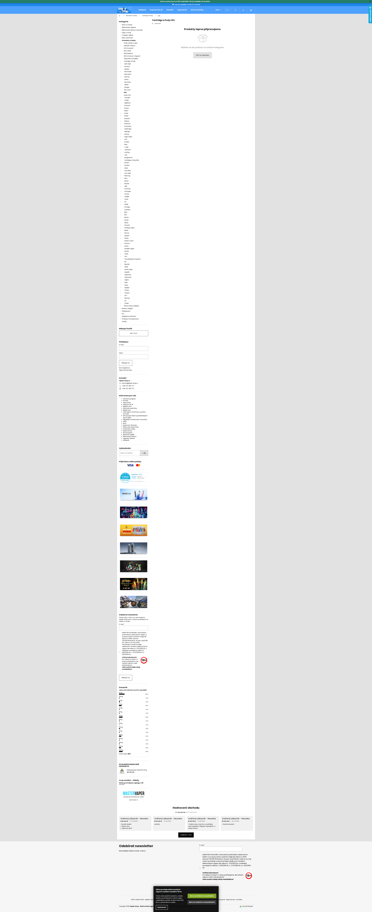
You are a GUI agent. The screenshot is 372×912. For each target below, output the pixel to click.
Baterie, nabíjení (127, 308)
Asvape (126, 87)
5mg (120, 712)
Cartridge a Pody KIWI (131, 160)
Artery (126, 79)
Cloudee (127, 98)
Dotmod (127, 105)
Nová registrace (124, 368)
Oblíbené (126, 440)
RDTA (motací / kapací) (132, 56)
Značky (124, 321)
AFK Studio (127, 72)
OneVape (127, 191)
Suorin (126, 246)
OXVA (126, 199)
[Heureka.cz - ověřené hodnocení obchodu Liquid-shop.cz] (133, 478)
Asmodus (127, 82)
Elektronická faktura (129, 436)
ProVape (127, 207)
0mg (120, 693)
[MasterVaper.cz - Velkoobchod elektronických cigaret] (134, 793)
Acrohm (127, 66)
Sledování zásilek (128, 435)
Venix (126, 285)
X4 (125, 301)
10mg (121, 727)
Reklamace (127, 410)
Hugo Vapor (128, 137)
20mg (121, 750)
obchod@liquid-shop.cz (130, 383)
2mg (120, 700)
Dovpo (126, 108)
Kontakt (125, 401)
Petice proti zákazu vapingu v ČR (131, 783)
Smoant (127, 225)
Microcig (127, 176)
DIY (123, 314)
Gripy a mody (126, 33)
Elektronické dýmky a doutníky (132, 30)
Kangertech (128, 158)
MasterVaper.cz (133, 799)
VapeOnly (127, 275)
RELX (125, 212)
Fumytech (127, 126)
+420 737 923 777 (128, 386)
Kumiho (127, 165)
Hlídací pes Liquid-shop (131, 427)
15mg (121, 738)
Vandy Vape (128, 269)
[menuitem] (142, 10)
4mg (120, 708)
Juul (125, 155)
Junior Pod (127, 95)
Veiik (125, 282)
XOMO (126, 303)
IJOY (125, 139)
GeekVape (127, 129)
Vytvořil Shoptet (247, 906)
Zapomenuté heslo (125, 370)
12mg (121, 735)
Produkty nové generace (130, 319)
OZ (125, 202)
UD (125, 262)
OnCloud (127, 189)
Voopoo (127, 293)
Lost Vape (127, 173)
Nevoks (126, 184)
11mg (120, 731)
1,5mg (121, 696)
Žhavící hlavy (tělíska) (131, 306)
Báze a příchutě (127, 38)
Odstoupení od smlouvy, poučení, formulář (134, 413)
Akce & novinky (127, 25)
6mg (120, 716)
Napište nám (127, 406)
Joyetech (127, 150)
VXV (125, 295)
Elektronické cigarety (129, 27)
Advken (126, 69)
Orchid (126, 194)
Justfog (127, 152)
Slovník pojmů (127, 433)
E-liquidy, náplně (127, 35)
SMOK (126, 230)
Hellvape (127, 131)
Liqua (126, 168)
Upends (126, 264)
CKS (125, 92)
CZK (227, 10)
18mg (121, 746)
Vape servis (127, 403)
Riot (125, 215)
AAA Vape (127, 64)
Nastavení (161, 907)
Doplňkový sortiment (129, 316)
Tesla (126, 254)
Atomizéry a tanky (129, 40)
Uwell (126, 267)
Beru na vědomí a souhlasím (202, 896)
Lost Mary (127, 171)
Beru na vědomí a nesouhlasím (202, 902)
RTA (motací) (128, 48)
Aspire (126, 85)
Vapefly (127, 272)
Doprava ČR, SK (128, 404)
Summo (127, 243)
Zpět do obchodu (202, 55)
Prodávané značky (129, 429)
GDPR (125, 421)
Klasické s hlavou (129, 46)
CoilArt (126, 100)
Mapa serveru (127, 431)
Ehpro (126, 111)
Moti (125, 178)
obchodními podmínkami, (228, 855)
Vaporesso (127, 277)
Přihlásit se (126, 363)
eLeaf (126, 113)
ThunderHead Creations (132, 259)
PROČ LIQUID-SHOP (137, 900)
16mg (121, 742)
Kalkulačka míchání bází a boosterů (135, 419)
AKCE (124, 423)
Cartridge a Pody (129, 61)
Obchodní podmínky (130, 408)
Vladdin (126, 288)
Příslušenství (126, 311)
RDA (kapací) (128, 53)
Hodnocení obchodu (130, 425)
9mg (120, 723)
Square (126, 236)
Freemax (127, 124)
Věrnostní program (129, 399)
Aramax (127, 77)
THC (125, 256)
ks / (133, 333)
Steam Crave (128, 241)
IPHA (125, 145)
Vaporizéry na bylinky (131, 59)
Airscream (127, 74)
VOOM (126, 290)
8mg (120, 719)
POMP (126, 204)
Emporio (127, 118)
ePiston (126, 121)
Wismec (127, 298)
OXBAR (126, 197)
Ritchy (126, 217)
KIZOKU (126, 163)
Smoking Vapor (129, 228)
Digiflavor (127, 103)
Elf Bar (126, 116)
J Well (126, 147)
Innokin (126, 142)
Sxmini (126, 251)
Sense (126, 220)
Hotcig (126, 134)
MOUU (126, 181)
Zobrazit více (186, 835)
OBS (125, 186)
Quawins (127, 210)
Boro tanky (127, 51)
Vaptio (126, 280)
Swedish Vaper (129, 249)
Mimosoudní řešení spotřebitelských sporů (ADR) (135, 417)
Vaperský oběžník (129, 438)
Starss (126, 238)
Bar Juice (127, 90)
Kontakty (239, 900)
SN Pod (126, 233)
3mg (120, 704)
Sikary (126, 223)
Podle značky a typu (130, 43)
